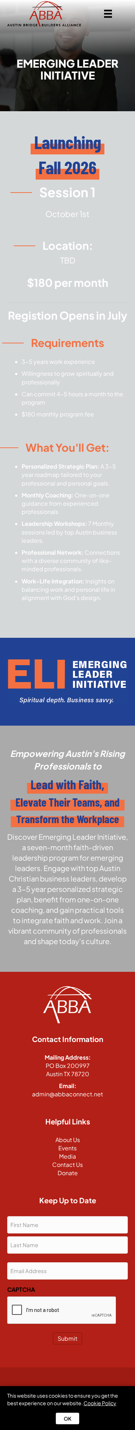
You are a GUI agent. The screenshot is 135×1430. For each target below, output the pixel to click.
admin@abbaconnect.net (67, 1094)
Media (67, 1156)
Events (67, 1148)
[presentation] (62, 1310)
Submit (67, 1338)
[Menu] (108, 14)
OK (67, 1418)
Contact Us (67, 1164)
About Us (67, 1139)
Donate (68, 1173)
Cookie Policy (100, 1403)
